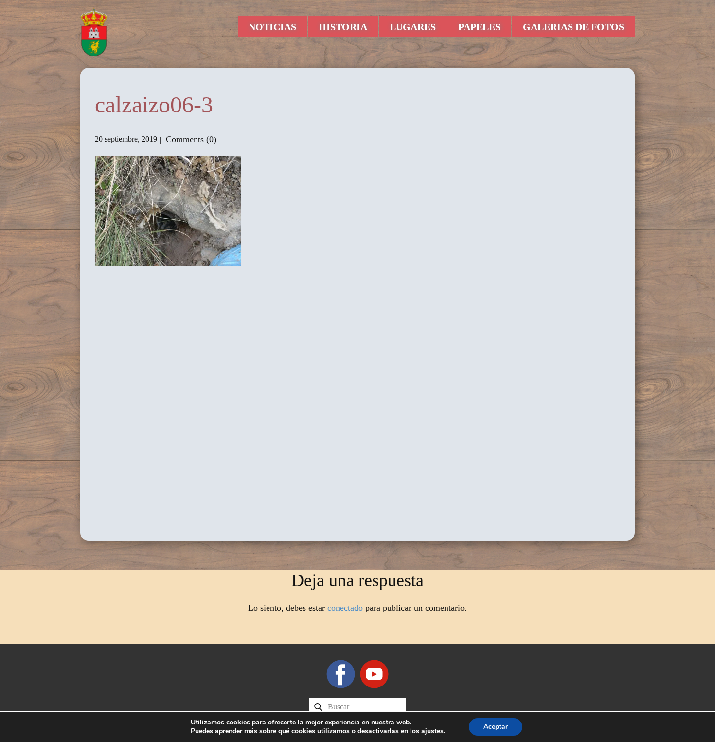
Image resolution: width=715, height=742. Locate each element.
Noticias (272, 26)
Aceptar (495, 726)
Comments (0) (189, 139)
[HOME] (93, 31)
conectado (345, 607)
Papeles (479, 26)
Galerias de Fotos (573, 26)
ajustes (432, 731)
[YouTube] (374, 674)
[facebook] (340, 674)
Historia (343, 26)
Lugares (413, 26)
